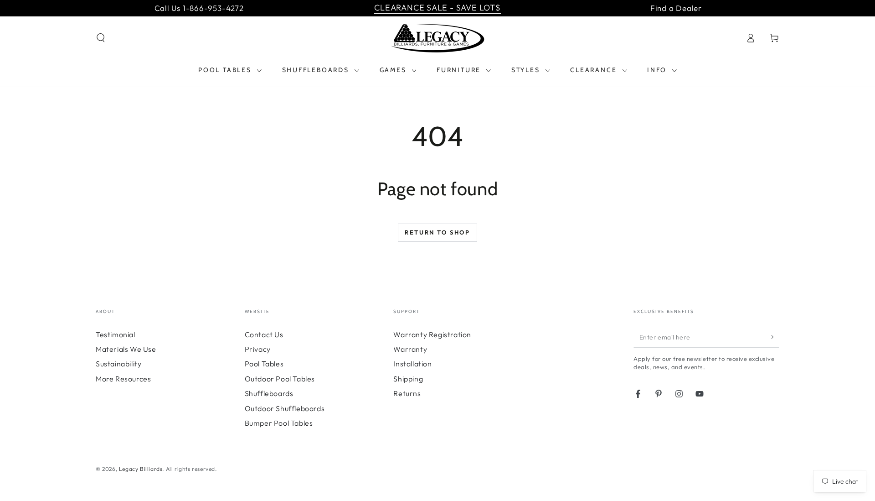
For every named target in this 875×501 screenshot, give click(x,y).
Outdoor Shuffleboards (285, 408)
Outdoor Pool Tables (280, 378)
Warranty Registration (432, 334)
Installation (412, 363)
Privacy (258, 349)
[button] (101, 38)
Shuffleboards (269, 393)
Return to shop (437, 232)
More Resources (123, 378)
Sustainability (118, 363)
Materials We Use (126, 349)
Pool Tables (264, 363)
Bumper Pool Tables (279, 423)
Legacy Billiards (141, 468)
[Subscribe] (774, 337)
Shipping (408, 378)
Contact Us (264, 334)
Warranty (410, 349)
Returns (407, 393)
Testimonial (115, 334)
